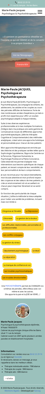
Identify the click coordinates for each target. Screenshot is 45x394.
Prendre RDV (22, 64)
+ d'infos (9, 378)
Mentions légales (12, 390)
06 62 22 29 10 (24, 2)
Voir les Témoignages (22, 55)
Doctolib (18, 357)
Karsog (37, 390)
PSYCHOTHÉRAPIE (13, 286)
